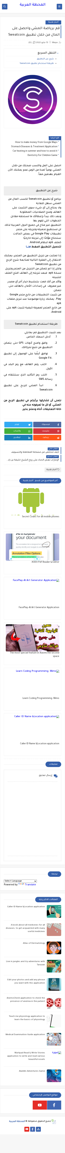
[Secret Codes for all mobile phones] (32, 501)
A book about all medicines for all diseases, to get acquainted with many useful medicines (25, 928)
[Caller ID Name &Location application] (32, 728)
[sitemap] (38, 1129)
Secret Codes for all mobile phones (40, 517)
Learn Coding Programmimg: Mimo (41, 698)
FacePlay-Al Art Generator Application (39, 607)
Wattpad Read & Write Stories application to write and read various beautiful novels (26, 1056)
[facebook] (54, 1105)
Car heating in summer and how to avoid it (35, 151)
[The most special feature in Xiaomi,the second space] (32, 637)
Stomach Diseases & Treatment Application (34, 147)
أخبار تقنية (53, 22)
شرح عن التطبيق (45, 59)
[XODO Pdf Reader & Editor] (32, 547)
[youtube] (40, 1105)
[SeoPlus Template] (53, 1121)
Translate (30, 885)
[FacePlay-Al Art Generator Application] (32, 592)
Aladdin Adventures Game (32, 1071)
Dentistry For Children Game (42, 155)
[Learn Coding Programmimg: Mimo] (32, 683)
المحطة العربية (33, 5)
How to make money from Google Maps (36, 142)
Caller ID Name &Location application (39, 744)
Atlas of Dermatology (34, 943)
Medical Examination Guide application (25, 1035)
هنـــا (28, 247)
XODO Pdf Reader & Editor (45, 562)
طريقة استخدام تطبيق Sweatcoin (37, 63)
